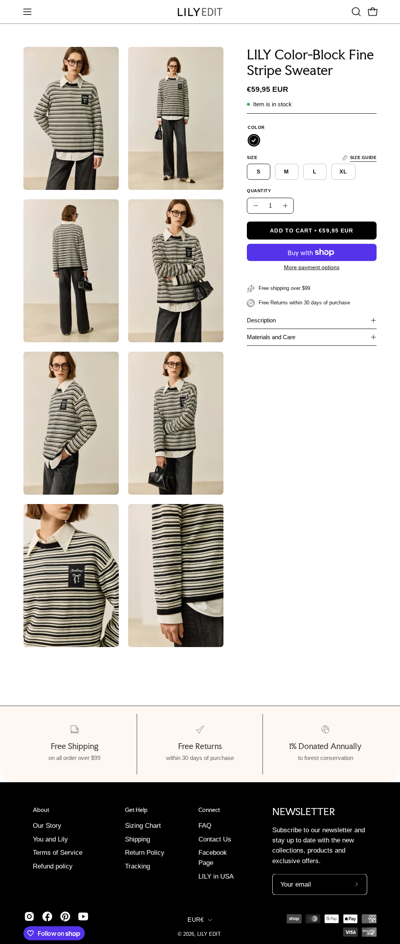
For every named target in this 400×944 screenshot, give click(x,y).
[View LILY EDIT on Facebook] (47, 916)
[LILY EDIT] (200, 12)
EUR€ (196, 919)
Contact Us (214, 839)
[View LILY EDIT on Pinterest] (65, 916)
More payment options (311, 267)
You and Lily (50, 839)
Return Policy (144, 852)
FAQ (204, 826)
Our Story (47, 826)
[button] (355, 11)
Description (261, 320)
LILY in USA (216, 876)
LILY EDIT (208, 934)
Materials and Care (271, 337)
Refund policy (53, 866)
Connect (209, 809)
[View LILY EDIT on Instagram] (29, 916)
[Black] (254, 140)
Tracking (137, 866)
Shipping (137, 839)
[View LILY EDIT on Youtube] (83, 916)
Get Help (136, 809)
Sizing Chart (143, 826)
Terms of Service (57, 852)
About (41, 809)
